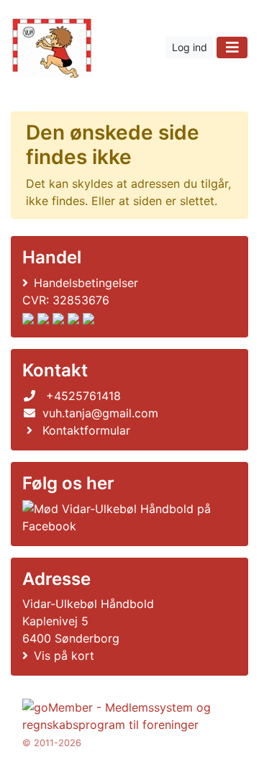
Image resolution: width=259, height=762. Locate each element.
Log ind (189, 47)
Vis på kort (64, 655)
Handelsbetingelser (86, 283)
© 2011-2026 (51, 743)
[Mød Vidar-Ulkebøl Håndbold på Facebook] (126, 517)
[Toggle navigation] (232, 47)
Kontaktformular (86, 430)
